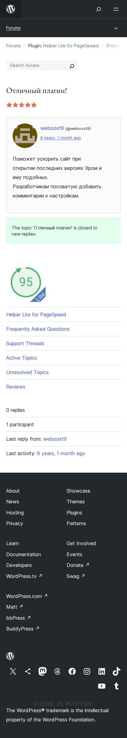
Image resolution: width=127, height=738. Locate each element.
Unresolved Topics (27, 372)
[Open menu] (117, 9)
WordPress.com (27, 596)
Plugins (74, 513)
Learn (12, 543)
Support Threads (25, 343)
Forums (13, 27)
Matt (14, 607)
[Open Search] (98, 9)
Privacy (14, 523)
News (12, 501)
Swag (76, 576)
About (13, 491)
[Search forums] (72, 65)
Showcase (78, 491)
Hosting (15, 513)
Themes (76, 501)
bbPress (18, 618)
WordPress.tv (24, 576)
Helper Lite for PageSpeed (71, 45)
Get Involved (81, 543)
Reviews (15, 387)
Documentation (23, 554)
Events (74, 554)
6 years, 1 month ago (60, 137)
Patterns (76, 523)
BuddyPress (23, 629)
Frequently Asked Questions (38, 329)
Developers (19, 565)
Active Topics (21, 358)
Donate (78, 565)
